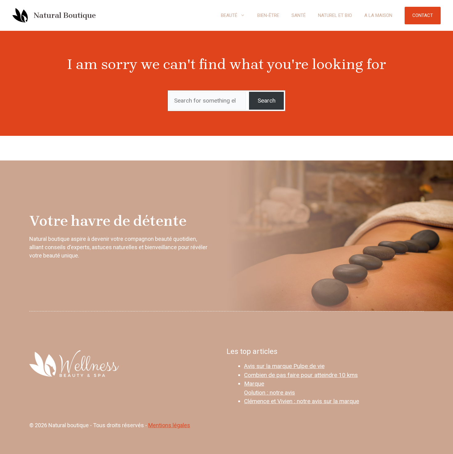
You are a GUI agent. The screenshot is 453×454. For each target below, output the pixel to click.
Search (266, 100)
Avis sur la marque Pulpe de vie (284, 366)
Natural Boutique (65, 15)
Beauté (229, 15)
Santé (299, 15)
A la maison (378, 15)
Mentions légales (169, 425)
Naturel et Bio (335, 15)
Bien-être (268, 15)
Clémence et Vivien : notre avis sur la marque (301, 401)
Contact (422, 15)
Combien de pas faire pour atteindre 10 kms (301, 375)
